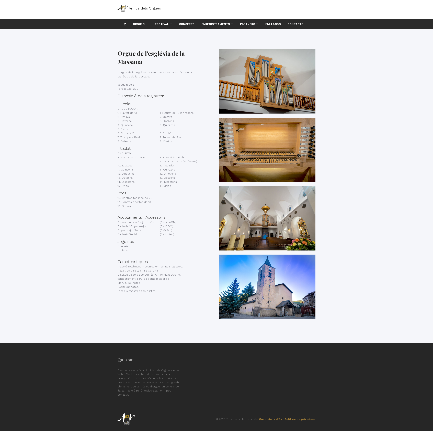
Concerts (187, 24)
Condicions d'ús (270, 419)
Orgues (139, 24)
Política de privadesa (299, 419)
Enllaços (273, 24)
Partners (247, 24)
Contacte (295, 24)
